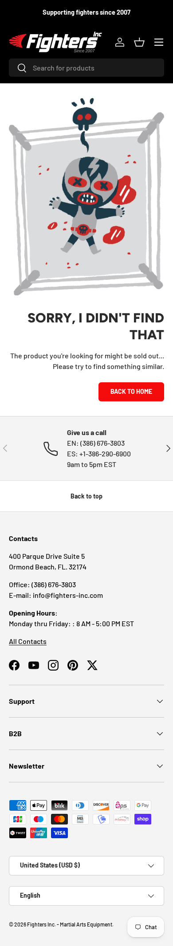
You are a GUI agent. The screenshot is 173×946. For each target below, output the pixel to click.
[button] (139, 42)
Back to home (131, 391)
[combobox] (86, 68)
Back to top (86, 496)
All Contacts (28, 641)
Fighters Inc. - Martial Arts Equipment (69, 924)
